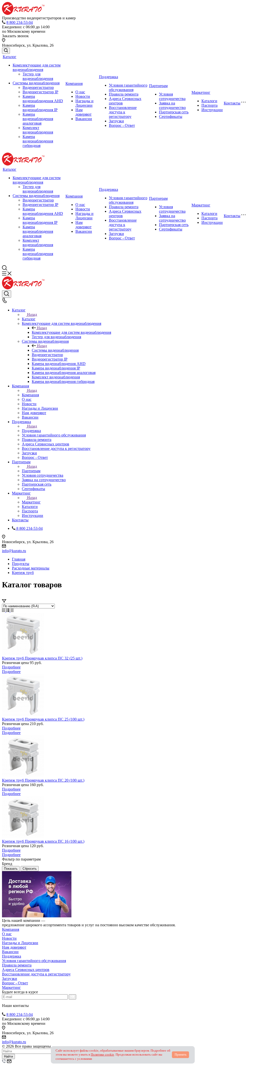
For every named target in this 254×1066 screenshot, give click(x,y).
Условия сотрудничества (172, 96)
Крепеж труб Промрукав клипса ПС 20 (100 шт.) (43, 780)
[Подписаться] (72, 996)
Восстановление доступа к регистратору (123, 112)
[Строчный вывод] (8, 610)
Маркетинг (200, 92)
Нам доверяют (83, 112)
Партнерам (158, 86)
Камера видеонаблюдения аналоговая (38, 118)
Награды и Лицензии (84, 103)
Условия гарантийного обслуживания (128, 87)
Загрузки (116, 121)
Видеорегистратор (38, 87)
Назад (32, 314)
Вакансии (83, 119)
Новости (82, 96)
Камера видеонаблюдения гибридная (38, 141)
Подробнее (11, 667)
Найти (8, 1056)
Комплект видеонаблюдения (38, 130)
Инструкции (212, 110)
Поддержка (108, 77)
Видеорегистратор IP (40, 92)
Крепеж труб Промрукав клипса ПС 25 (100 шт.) (43, 719)
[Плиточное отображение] (4, 610)
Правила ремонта (123, 94)
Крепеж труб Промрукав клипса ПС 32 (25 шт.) (42, 658)
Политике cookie (102, 1054)
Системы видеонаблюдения (36, 83)
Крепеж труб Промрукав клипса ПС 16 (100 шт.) (43, 841)
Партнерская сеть (174, 112)
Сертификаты (170, 116)
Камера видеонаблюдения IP (40, 107)
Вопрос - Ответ (122, 125)
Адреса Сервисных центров (25, 969)
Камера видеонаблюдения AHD (43, 98)
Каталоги (209, 101)
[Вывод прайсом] (12, 610)
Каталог (9, 57)
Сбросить (30, 868)
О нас (80, 92)
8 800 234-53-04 (19, 22)
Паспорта (209, 105)
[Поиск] (6, 51)
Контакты (232, 103)
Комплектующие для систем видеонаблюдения (37, 67)
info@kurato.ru (14, 551)
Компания (74, 83)
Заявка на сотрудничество (172, 105)
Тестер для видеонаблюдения (38, 76)
